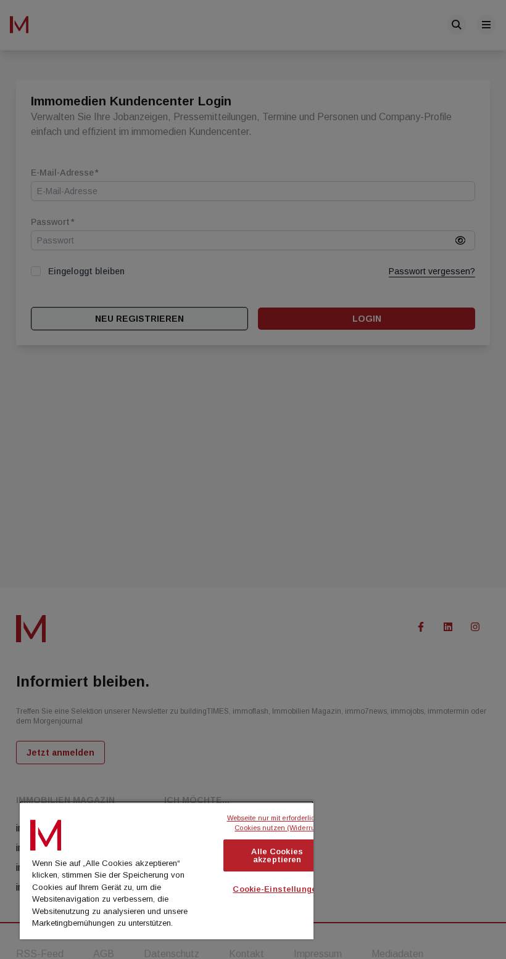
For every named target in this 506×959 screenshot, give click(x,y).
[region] (166, 870)
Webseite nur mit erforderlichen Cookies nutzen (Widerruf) (278, 823)
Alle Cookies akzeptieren (277, 855)
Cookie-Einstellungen (277, 889)
